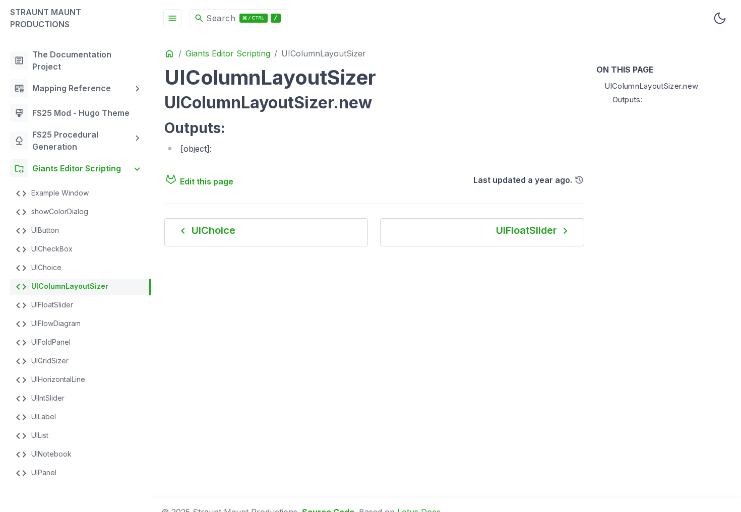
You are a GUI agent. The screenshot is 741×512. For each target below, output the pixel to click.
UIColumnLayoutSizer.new (651, 86)
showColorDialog (51, 212)
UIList (31, 436)
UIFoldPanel (43, 343)
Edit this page (206, 181)
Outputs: (627, 99)
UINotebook (43, 454)
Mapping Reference (62, 88)
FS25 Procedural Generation (56, 141)
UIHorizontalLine (50, 380)
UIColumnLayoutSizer (61, 287)
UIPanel (35, 473)
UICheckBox (44, 249)
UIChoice (38, 268)
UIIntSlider (40, 399)
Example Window (52, 193)
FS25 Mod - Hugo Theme (72, 113)
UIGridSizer (42, 361)
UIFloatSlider (44, 305)
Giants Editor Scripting (67, 168)
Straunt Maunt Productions (45, 18)
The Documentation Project (62, 60)
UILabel (35, 417)
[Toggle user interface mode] (720, 18)
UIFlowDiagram (48, 324)
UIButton (37, 231)
